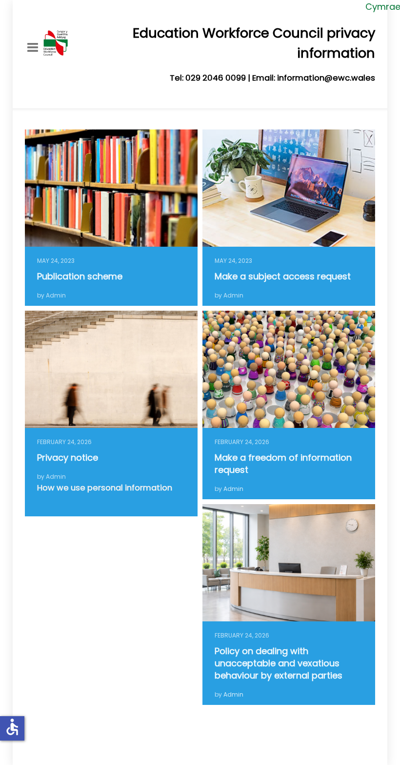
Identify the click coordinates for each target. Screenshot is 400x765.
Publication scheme (79, 276)
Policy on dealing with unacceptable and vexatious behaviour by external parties (278, 663)
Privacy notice (67, 457)
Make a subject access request (283, 276)
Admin (233, 489)
